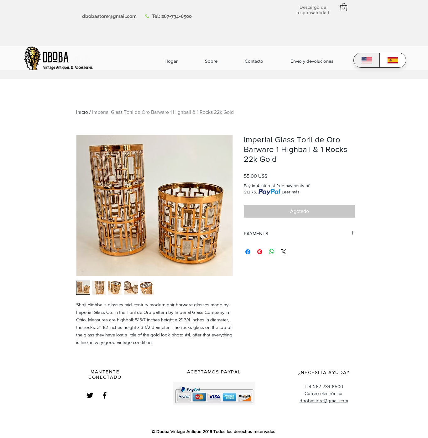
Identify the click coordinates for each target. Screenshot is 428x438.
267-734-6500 (176, 16)
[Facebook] (104, 395)
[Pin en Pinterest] (260, 252)
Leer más (291, 191)
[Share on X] (283, 252)
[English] (367, 60)
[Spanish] (392, 60)
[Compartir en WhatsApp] (271, 252)
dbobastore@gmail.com (324, 400)
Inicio (82, 112)
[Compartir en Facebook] (248, 252)
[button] (343, 7)
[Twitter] (90, 395)
